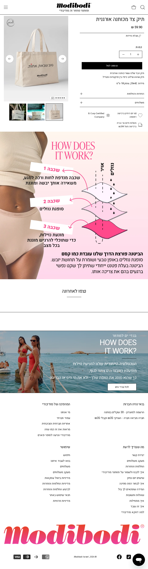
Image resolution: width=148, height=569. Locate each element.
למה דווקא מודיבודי (132, 512)
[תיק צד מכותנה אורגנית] (54, 112)
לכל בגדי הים (122, 387)
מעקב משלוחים (135, 461)
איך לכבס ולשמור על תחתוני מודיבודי (123, 472)
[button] (142, 7)
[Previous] (62, 59)
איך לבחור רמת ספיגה (131, 484)
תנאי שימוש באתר (59, 495)
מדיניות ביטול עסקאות (57, 478)
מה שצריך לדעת (133, 447)
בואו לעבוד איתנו (60, 461)
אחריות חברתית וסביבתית (56, 424)
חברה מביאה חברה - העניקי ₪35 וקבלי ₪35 (119, 418)
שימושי (65, 447)
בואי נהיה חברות (133, 404)
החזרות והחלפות (135, 94)
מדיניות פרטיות (61, 501)
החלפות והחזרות (135, 467)
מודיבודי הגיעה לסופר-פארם (54, 435)
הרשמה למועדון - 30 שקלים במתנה (124, 412)
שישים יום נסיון (135, 478)
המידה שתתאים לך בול (131, 489)
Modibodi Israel (81, 556)
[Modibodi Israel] (74, 7)
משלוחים (139, 102)
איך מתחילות (137, 501)
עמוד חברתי (63, 418)
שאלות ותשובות (135, 495)
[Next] (9, 59)
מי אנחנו (65, 412)
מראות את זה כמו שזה (57, 429)
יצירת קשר (138, 455)
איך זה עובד (137, 506)
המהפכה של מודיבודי (56, 404)
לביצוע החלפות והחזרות (56, 489)
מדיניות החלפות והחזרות (56, 484)
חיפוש (66, 455)
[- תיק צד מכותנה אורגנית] (123, 54)
